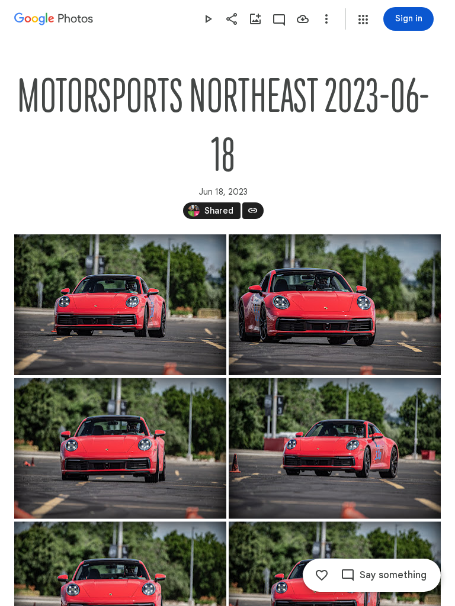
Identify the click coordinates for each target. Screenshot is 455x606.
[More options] (326, 19)
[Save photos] (303, 19)
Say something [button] (393, 575)
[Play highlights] (208, 19)
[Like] (322, 575)
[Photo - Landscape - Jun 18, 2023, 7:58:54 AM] (120, 304)
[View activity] (279, 19)
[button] (363, 19)
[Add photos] (255, 19)
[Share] (231, 19)
